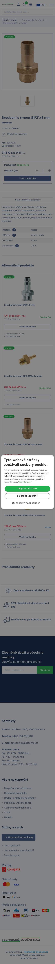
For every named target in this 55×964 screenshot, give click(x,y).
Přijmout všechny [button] (27, 488)
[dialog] (27, 482)
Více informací (24, 482)
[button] (27, 503)
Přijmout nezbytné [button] (27, 496)
